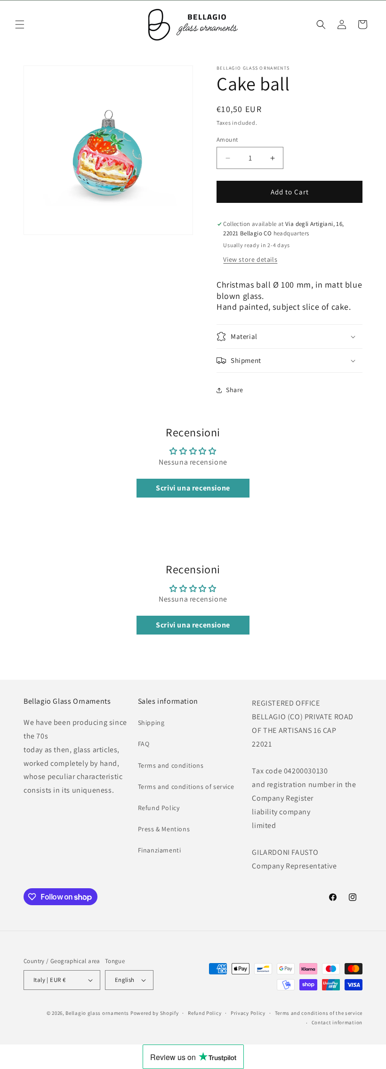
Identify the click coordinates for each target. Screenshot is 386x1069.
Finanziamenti (159, 850)
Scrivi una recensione (193, 488)
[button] (19, 24)
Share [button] (234, 390)
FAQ (144, 743)
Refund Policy (159, 808)
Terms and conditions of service (186, 786)
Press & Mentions (164, 829)
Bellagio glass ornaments (97, 1013)
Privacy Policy (248, 1013)
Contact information (337, 1022)
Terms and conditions (171, 765)
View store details (250, 259)
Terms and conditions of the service (319, 1013)
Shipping (151, 722)
